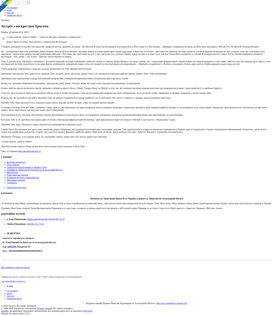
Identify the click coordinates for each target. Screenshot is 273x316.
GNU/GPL (88, 311)
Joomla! (4, 311)
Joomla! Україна (44, 308)
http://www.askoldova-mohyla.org (171, 303)
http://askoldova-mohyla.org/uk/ (15, 267)
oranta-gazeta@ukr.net (37, 219)
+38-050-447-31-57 (56, 219)
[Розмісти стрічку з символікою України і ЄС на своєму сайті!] (6, 6)
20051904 (11, 247)
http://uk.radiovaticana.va (29, 151)
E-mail (10, 286)
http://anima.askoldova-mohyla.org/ (13, 281)
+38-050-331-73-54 (35, 224)
